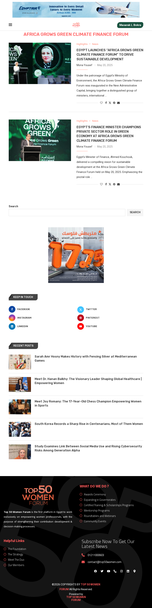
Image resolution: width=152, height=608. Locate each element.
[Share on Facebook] (106, 102)
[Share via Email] (118, 102)
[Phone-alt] (115, 571)
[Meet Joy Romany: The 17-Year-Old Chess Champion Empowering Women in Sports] (20, 406)
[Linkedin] (128, 571)
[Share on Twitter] (110, 102)
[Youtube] (108, 571)
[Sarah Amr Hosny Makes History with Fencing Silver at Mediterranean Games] (20, 362)
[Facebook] (95, 571)
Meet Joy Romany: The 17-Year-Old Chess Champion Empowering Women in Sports (88, 403)
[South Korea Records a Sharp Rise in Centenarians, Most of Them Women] (20, 429)
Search (13, 206)
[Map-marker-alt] (134, 571)
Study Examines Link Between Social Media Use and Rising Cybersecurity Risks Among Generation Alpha (88, 448)
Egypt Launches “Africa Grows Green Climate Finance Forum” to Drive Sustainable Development (110, 54)
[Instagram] (121, 571)
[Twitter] (102, 571)
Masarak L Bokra (130, 25)
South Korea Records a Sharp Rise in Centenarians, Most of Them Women (89, 424)
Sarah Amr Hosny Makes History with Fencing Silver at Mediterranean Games (86, 358)
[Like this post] (101, 102)
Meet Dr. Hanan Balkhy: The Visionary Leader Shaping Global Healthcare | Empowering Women (88, 381)
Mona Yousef (84, 65)
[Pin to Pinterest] (114, 102)
